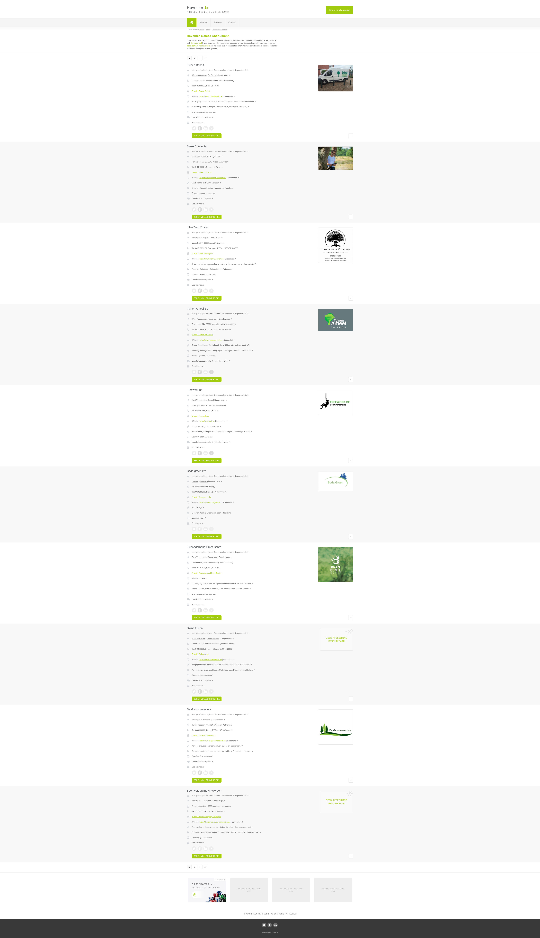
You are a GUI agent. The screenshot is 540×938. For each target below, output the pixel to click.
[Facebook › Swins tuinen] (200, 691)
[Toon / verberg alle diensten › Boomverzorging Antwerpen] (235, 832)
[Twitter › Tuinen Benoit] (194, 128)
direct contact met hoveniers (198, 46)
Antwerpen (196, 156)
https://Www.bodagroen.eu (210, 502)
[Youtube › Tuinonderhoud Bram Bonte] (211, 610)
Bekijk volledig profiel (207, 136)
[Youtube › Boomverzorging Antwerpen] (211, 848)
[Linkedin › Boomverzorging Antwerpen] (205, 848)
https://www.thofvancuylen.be (211, 259)
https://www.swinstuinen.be (211, 660)
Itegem (205, 238)
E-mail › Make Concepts (202, 172)
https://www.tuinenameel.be (211, 340)
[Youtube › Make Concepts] (211, 209)
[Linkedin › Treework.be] (205, 453)
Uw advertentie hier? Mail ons (249, 889)
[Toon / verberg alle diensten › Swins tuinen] (235, 670)
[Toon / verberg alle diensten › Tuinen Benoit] (235, 106)
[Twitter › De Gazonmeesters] (194, 772)
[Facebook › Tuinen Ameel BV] (200, 372)
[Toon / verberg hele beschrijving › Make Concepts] (235, 182)
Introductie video (223, 361)
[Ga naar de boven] (350, 135)
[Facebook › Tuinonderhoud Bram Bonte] (200, 610)
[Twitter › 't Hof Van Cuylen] (194, 290)
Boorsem (204, 481)
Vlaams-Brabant (198, 638)
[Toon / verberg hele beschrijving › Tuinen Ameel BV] (235, 345)
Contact (232, 22)
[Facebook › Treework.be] (200, 453)
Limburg (195, 481)
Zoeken (218, 22)
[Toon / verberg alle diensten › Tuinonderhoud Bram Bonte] (235, 588)
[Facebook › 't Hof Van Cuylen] (200, 290)
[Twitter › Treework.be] (194, 453)
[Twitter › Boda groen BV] (194, 529)
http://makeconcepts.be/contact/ (213, 178)
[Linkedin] (275, 925)
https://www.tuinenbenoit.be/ (211, 96)
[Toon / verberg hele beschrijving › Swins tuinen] (235, 664)
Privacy (275, 932)
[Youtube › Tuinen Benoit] (211, 128)
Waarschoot (212, 557)
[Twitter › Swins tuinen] (194, 691)
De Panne (212, 75)
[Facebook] (269, 925)
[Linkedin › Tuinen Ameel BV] (205, 372)
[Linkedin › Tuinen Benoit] (205, 128)
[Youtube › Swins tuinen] (211, 691)
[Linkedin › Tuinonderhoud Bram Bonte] (205, 610)
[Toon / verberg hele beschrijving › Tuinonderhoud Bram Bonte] (235, 583)
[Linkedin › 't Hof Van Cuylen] (205, 290)
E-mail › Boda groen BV (201, 497)
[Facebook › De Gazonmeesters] (200, 772)
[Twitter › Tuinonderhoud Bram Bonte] (194, 610)
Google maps (224, 75)
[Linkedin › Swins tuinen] (205, 691)
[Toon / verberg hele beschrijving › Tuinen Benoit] (235, 101)
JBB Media (267, 932)
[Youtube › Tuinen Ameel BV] (211, 372)
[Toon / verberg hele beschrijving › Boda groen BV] (235, 507)
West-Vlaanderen (199, 75)
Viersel (205, 156)
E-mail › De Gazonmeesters (203, 735)
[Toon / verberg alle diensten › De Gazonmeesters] (235, 751)
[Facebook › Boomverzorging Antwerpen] (200, 848)
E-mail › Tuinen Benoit (201, 91)
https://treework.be (207, 421)
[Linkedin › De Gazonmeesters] (205, 772)
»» (205, 58)
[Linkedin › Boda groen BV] (205, 529)
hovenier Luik (196, 43)
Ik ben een (339, 10)
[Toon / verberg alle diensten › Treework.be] (235, 431)
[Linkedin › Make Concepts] (205, 209)
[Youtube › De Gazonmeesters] (211, 772)
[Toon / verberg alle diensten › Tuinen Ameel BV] (235, 350)
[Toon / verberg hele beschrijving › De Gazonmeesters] (235, 746)
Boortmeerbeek (213, 638)
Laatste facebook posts (202, 117)
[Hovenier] (191, 22)
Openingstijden (199, 518)
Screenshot (230, 96)
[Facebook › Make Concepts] (200, 209)
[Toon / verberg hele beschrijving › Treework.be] (235, 426)
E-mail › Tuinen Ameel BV (202, 335)
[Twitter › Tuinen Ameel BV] (194, 372)
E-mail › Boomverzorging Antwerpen (206, 817)
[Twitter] (264, 925)
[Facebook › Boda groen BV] (200, 529)
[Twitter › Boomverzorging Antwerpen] (194, 848)
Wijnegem (206, 720)
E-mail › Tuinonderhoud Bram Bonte (206, 573)
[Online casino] (209, 891)
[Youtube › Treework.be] (211, 453)
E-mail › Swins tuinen (200, 654)
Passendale (212, 319)
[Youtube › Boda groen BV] (211, 529)
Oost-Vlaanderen (198, 400)
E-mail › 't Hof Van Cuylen (202, 253)
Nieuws (203, 22)
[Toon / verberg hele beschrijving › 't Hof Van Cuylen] (235, 264)
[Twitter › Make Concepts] (194, 209)
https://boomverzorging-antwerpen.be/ (215, 822)
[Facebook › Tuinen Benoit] (200, 128)
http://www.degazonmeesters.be (213, 741)
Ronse (210, 400)
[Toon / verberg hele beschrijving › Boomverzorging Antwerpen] (235, 827)
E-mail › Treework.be (200, 416)
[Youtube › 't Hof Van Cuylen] (211, 290)
